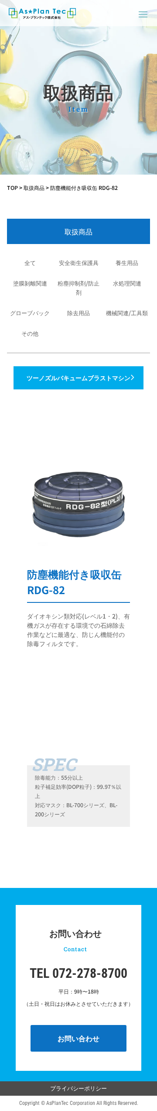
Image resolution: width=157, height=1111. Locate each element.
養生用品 (127, 262)
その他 (29, 333)
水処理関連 (127, 283)
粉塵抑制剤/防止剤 (78, 287)
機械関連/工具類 (127, 313)
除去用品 (78, 313)
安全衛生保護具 (79, 262)
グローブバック (30, 313)
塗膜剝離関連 (30, 283)
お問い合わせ (78, 1038)
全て (30, 262)
